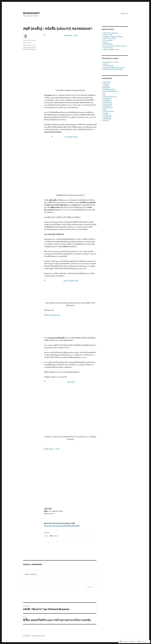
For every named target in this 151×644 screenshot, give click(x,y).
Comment (90, 587)
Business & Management (110, 91)
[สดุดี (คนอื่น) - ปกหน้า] (70, 60)
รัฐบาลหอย (106, 42)
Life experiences (107, 106)
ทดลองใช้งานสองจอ (108, 47)
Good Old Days (107, 100)
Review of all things (108, 111)
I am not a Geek (107, 102)
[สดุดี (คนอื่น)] (70, 407)
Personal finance (108, 107)
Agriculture (106, 85)
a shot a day (106, 84)
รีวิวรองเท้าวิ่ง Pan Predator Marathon (113, 69)
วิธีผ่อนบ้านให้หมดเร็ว (108, 66)
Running (105, 113)
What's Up (106, 120)
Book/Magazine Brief (29, 45)
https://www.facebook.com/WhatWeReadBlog (60, 526)
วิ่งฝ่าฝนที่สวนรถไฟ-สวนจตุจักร (111, 62)
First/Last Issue (107, 98)
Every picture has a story (110, 96)
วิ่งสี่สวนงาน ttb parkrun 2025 (111, 49)
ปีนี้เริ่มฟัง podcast (107, 44)
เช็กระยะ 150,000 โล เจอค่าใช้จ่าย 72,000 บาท (115, 46)
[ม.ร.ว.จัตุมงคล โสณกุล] (70, 163)
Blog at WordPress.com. (38, 635)
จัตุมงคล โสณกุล (27, 47)
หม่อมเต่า (33, 49)
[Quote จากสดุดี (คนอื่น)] (70, 289)
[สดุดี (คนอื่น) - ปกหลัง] (70, 474)
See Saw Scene (107, 115)
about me (124, 13)
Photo (104, 109)
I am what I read (107, 104)
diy (104, 93)
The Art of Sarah (107, 40)
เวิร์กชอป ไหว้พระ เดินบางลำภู (110, 33)
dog (104, 95)
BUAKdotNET (31, 13)
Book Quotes (106, 87)
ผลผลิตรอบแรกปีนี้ (107, 35)
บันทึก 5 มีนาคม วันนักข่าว (109, 38)
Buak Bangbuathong (29, 40)
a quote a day (106, 82)
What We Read (107, 119)
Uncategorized (107, 117)
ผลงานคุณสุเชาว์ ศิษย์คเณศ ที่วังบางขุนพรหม (114, 67)
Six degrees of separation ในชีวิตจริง (113, 36)
